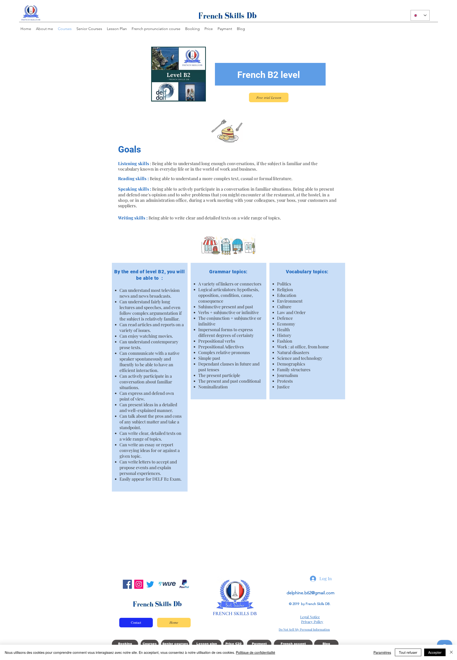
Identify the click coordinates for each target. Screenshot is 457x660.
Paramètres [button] (382, 652)
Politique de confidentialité (255, 652)
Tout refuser (408, 652)
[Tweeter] (150, 584)
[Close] (451, 652)
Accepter (435, 652)
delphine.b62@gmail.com (310, 592)
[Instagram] (138, 584)
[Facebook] (127, 584)
